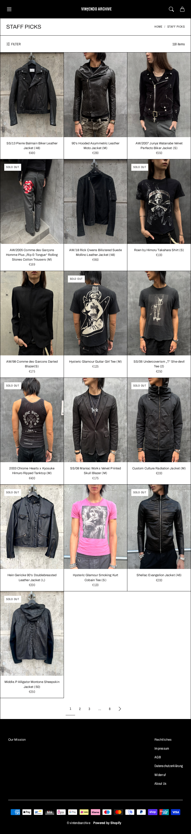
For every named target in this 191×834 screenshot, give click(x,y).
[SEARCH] (171, 9)
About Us (160, 783)
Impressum (161, 748)
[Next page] (119, 708)
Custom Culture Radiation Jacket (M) (159, 468)
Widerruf (160, 775)
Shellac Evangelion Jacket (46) (159, 575)
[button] (10, 9)
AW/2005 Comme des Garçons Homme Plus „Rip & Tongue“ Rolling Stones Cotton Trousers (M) (32, 254)
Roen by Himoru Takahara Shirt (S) (159, 250)
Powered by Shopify (107, 823)
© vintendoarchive (78, 823)
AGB (157, 757)
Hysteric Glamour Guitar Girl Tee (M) (95, 361)
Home (158, 27)
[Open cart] (182, 9)
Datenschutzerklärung (168, 766)
